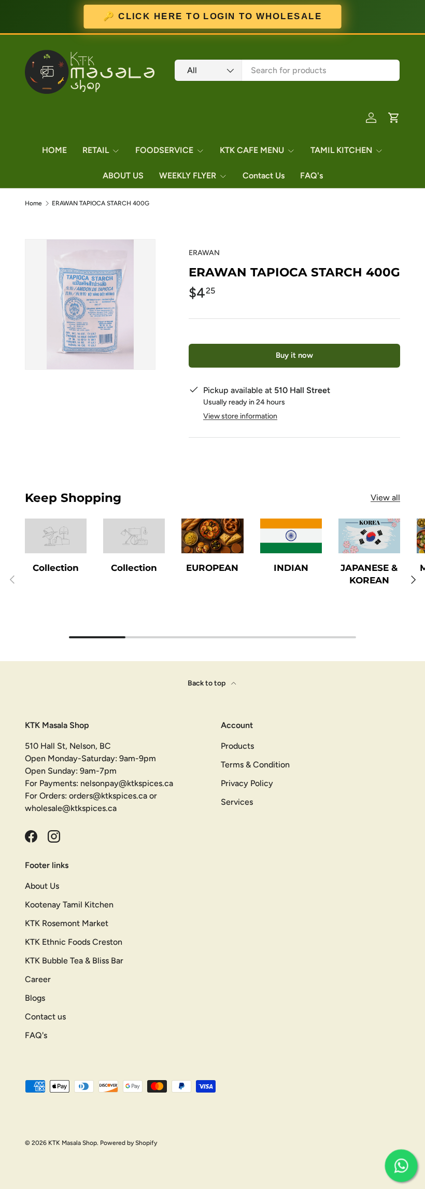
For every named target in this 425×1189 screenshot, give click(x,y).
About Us (42, 886)
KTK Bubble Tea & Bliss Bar (74, 961)
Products (237, 746)
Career (38, 979)
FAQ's (311, 175)
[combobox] (287, 70)
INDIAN (291, 567)
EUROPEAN (212, 567)
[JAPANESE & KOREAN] (369, 536)
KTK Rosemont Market (66, 923)
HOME (54, 150)
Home (33, 203)
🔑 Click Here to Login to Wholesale (212, 16)
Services (237, 802)
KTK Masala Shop (72, 1142)
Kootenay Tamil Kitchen (69, 905)
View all (385, 497)
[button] (393, 117)
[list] (90, 304)
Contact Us (264, 175)
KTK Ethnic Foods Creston (73, 942)
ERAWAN (204, 252)
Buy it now (294, 355)
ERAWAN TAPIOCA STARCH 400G (100, 203)
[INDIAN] (291, 536)
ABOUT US (123, 175)
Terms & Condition (255, 765)
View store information (240, 416)
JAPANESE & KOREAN (369, 573)
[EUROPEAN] (212, 536)
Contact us (45, 1017)
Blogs (35, 998)
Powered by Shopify (128, 1142)
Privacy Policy (247, 783)
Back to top (207, 683)
